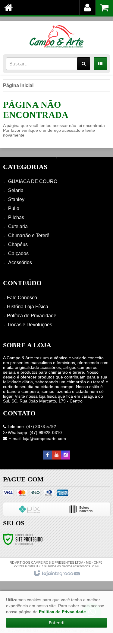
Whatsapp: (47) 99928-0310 (34, 432)
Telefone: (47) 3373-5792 (31, 426)
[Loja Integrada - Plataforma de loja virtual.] (56, 573)
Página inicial (18, 85)
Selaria (16, 190)
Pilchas (16, 217)
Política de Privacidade (31, 315)
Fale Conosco (22, 297)
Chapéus (18, 244)
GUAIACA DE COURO (32, 181)
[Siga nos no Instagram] (65, 455)
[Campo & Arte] (56, 36)
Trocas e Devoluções (29, 324)
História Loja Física (27, 306)
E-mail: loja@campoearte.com (36, 438)
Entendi (56, 622)
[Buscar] (83, 63)
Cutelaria (18, 226)
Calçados (18, 253)
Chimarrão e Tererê (28, 235)
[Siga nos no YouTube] (56, 455)
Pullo (13, 208)
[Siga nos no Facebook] (47, 455)
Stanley (16, 199)
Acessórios (20, 262)
